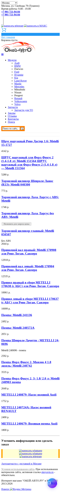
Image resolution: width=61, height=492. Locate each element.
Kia (16, 77)
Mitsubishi (19, 89)
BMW (17, 66)
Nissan (17, 92)
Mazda (17, 83)
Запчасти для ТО (23, 110)
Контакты (13, 119)
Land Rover (20, 80)
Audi (17, 63)
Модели (12, 60)
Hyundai (18, 74)
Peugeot (18, 95)
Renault (18, 98)
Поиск (11, 122)
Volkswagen (20, 101)
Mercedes (19, 86)
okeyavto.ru (47, 472)
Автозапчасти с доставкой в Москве (21, 463)
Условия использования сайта (17, 469)
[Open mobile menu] (2, 54)
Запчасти (13, 107)
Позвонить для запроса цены (16, 224)
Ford (16, 71)
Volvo (17, 104)
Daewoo (18, 69)
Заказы (11, 113)
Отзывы (12, 116)
